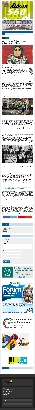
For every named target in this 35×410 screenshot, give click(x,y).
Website (4, 256)
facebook (4, 404)
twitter (4, 400)
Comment (4, 243)
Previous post (14, 220)
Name (4, 250)
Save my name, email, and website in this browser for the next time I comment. (17, 258)
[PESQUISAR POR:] (28, 34)
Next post (21, 220)
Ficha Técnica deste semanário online (7, 396)
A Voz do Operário (8, 65)
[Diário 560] (17, 10)
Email (4, 253)
